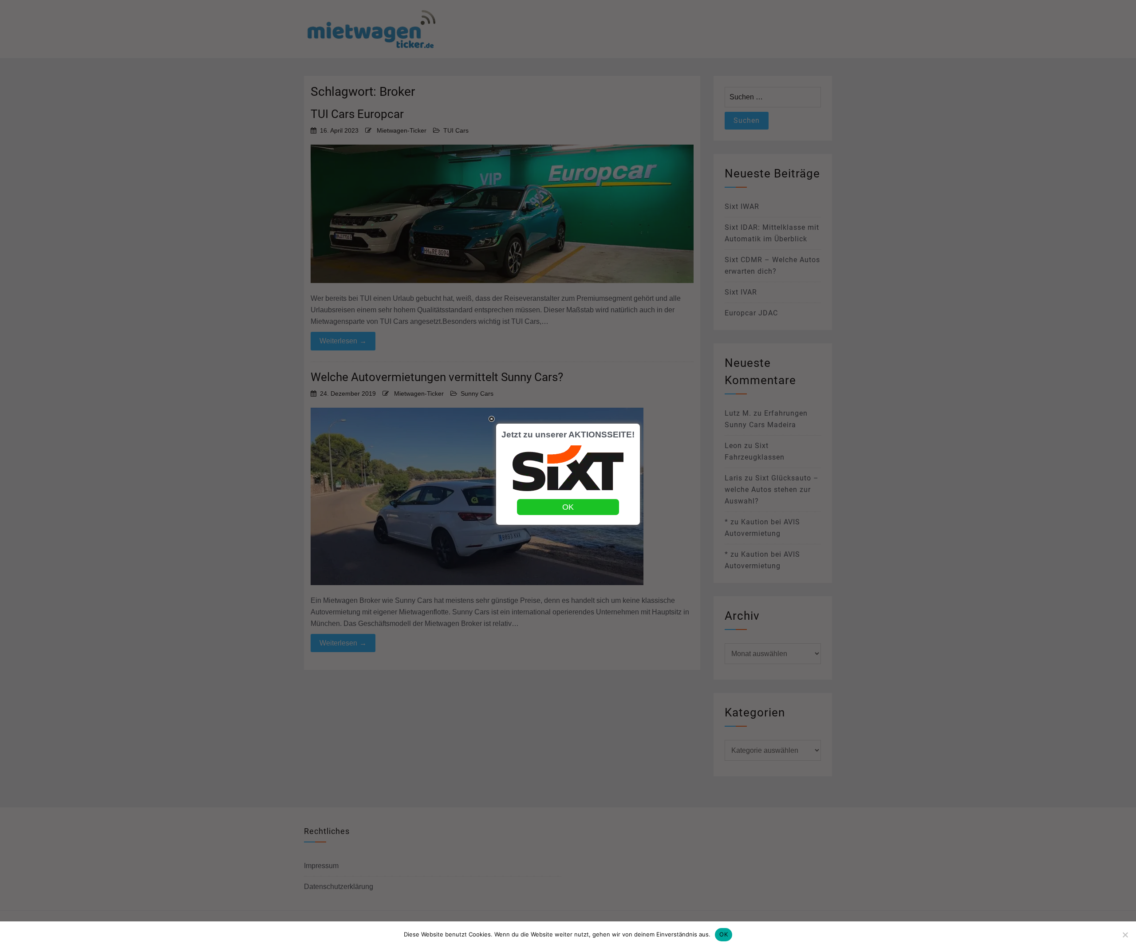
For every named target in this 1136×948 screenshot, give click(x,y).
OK (723, 934)
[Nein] (1124, 934)
